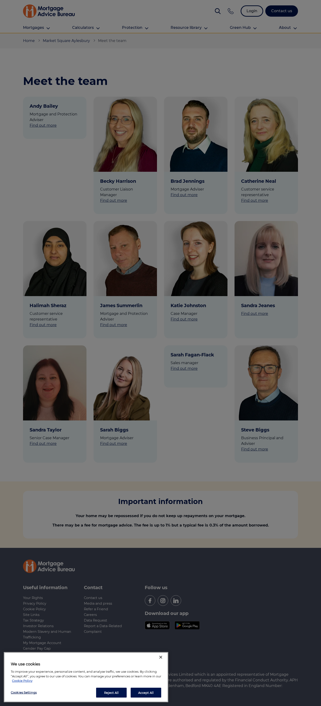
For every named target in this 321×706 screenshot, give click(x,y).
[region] (86, 677)
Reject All (111, 692)
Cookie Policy (22, 681)
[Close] (161, 657)
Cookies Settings (24, 692)
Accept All (146, 692)
